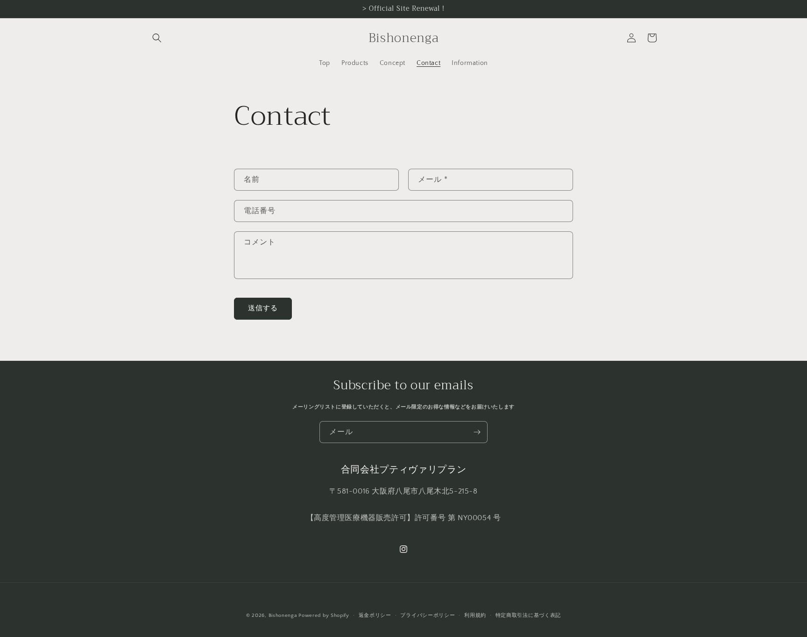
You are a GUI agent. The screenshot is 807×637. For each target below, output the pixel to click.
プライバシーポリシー (427, 615)
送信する (263, 308)
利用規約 (475, 615)
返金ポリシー (375, 615)
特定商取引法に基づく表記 (528, 615)
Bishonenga (283, 615)
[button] (157, 38)
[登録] (477, 432)
